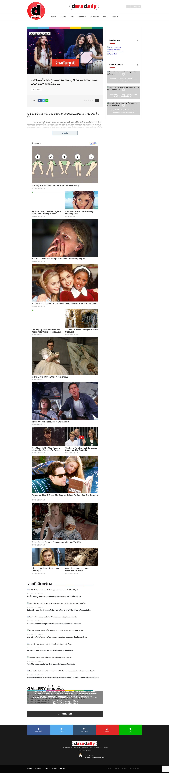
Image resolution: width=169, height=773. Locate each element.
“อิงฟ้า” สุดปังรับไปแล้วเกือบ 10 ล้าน (65, 700)
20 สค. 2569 (30, 661)
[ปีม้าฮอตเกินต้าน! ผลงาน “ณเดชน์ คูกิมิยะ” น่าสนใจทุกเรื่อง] (123, 74)
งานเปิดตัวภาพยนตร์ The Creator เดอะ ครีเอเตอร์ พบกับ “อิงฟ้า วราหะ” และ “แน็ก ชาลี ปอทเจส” (65, 698)
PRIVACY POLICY (134, 768)
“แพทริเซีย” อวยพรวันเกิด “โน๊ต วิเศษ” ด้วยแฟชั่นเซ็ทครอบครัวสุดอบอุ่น (51, 664)
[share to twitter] (43, 100)
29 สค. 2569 (30, 593)
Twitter (61, 731)
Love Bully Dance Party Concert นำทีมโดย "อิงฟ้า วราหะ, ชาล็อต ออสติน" (65, 696)
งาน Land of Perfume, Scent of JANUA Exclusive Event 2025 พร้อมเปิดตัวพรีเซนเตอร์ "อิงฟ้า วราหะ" (65, 694)
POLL (105, 16)
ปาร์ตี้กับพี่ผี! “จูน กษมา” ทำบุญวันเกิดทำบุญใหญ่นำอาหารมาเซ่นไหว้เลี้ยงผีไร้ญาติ (54, 596)
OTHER (115, 16)
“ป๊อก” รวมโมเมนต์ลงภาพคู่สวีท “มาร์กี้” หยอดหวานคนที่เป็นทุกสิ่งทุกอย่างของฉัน (54, 623)
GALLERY (82, 16)
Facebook (38, 731)
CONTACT (116, 768)
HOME (53, 16)
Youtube (107, 731)
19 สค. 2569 (30, 674)
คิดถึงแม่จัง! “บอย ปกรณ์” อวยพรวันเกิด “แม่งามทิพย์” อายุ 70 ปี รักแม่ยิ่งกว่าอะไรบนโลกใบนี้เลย (59, 610)
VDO (72, 16)
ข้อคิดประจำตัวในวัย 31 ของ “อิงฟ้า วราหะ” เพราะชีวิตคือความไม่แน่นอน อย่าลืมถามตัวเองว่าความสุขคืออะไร (63, 677)
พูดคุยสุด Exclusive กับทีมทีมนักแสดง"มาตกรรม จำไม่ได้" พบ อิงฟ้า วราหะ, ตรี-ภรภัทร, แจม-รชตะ (65, 692)
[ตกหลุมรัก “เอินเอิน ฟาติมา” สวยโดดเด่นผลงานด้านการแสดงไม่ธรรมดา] (123, 105)
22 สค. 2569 (30, 620)
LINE (130, 731)
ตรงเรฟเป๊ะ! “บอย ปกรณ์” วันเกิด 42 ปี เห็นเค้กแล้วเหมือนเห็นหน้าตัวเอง (50, 650)
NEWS (63, 16)
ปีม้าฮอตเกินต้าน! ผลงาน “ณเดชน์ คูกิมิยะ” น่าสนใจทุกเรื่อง (123, 80)
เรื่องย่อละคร (94, 16)
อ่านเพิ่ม (65, 133)
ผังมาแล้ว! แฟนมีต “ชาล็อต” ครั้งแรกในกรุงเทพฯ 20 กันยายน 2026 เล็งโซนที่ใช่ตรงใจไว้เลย (57, 637)
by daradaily (39, 593)
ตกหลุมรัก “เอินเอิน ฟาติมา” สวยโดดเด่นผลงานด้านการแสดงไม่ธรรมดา (123, 111)
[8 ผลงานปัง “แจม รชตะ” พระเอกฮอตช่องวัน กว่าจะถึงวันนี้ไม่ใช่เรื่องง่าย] (123, 90)
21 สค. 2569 (30, 634)
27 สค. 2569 (30, 607)
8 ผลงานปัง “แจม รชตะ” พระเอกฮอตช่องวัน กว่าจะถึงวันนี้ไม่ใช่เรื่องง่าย (123, 95)
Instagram (84, 731)
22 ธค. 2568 (36, 89)
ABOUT (109, 768)
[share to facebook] (40, 100)
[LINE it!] (46, 100)
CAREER (124, 768)
